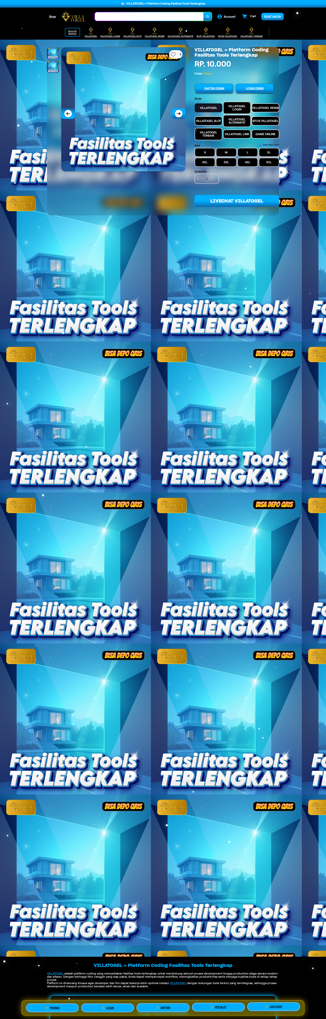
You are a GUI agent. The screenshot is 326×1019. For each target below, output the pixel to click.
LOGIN (110, 1007)
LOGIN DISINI (255, 88)
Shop (52, 16)
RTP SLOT (220, 1007)
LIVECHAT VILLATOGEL (236, 201)
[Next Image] (178, 113)
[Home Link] (73, 16)
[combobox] (149, 16)
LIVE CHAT (276, 1007)
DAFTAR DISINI (214, 88)
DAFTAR (165, 1007)
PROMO (55, 1006)
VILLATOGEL (55, 973)
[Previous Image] (68, 113)
